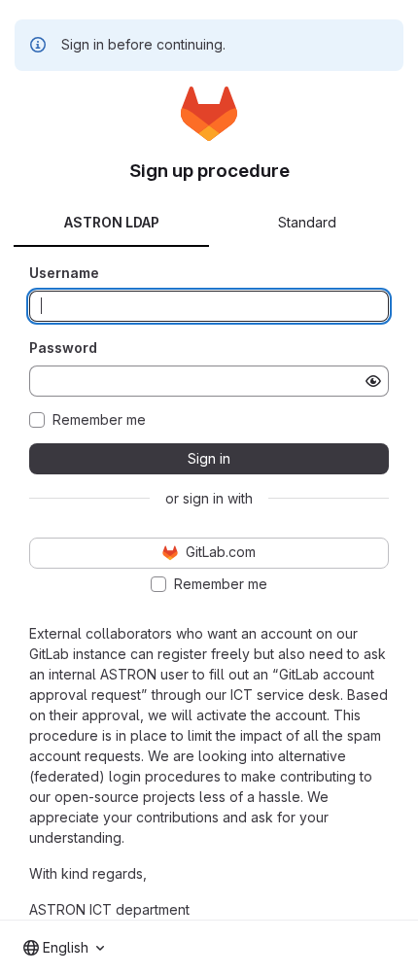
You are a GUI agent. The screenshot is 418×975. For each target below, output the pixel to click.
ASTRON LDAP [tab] (111, 222)
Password (63, 347)
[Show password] (373, 381)
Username (64, 272)
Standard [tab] (307, 222)
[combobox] (64, 947)
